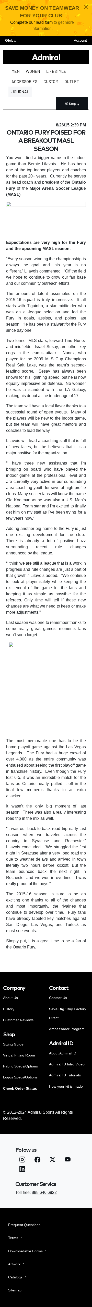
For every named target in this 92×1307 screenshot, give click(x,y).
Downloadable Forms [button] (26, 1251)
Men (16, 71)
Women (33, 71)
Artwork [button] (14, 1264)
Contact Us (58, 998)
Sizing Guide (13, 1044)
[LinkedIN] (22, 1170)
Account (80, 40)
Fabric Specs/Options (20, 1066)
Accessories (24, 81)
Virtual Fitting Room (19, 1055)
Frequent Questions (24, 1225)
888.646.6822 (44, 1192)
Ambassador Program (67, 1029)
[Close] (86, 7)
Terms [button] (13, 1238)
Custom (50, 81)
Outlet (71, 81)
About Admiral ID (62, 1053)
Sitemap (14, 1290)
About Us (10, 998)
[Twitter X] (52, 1160)
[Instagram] (22, 1160)
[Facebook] (37, 1160)
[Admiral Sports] (46, 57)
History (8, 1009)
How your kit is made (66, 1086)
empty (74, 103)
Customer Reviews (18, 1020)
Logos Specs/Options (20, 1077)
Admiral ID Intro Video (67, 1064)
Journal (20, 91)
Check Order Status (20, 1088)
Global (11, 40)
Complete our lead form (31, 22)
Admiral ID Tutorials (65, 1075)
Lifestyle (56, 71)
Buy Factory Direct (67, 1013)
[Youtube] (68, 1160)
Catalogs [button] (16, 1277)
